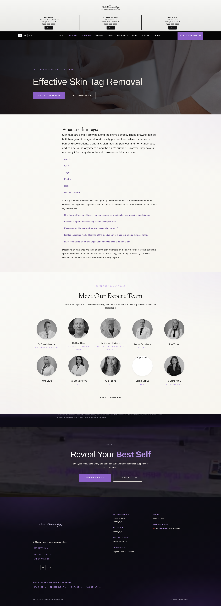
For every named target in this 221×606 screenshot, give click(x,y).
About (62, 36)
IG (43, 567)
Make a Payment (43, 559)
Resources (122, 36)
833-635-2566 (158, 519)
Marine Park (93, 587)
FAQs (134, 36)
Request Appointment (190, 36)
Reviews (145, 36)
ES (25, 36)
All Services (41, 70)
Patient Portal (42, 554)
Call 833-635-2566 (81, 95)
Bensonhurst (58, 587)
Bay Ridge (40, 587)
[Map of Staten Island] (119, 21)
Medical (73, 36)
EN (20, 36)
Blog (110, 36)
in (50, 567)
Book (48, 27)
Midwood (76, 587)
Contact (158, 36)
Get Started (41, 548)
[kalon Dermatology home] (110, 8)
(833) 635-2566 (48, 24)
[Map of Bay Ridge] (179, 21)
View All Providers (110, 398)
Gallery (99, 36)
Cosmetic (86, 36)
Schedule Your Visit (48, 95)
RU (30, 36)
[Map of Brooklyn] (55, 21)
